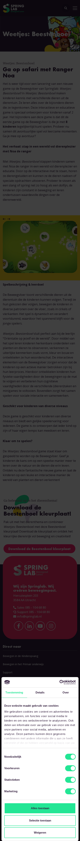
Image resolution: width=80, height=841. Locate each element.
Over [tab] (66, 692)
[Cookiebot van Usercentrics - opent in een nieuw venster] (59, 682)
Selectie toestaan (40, 820)
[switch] (70, 768)
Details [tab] (40, 692)
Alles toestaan (40, 808)
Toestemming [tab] (14, 692)
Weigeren (40, 832)
